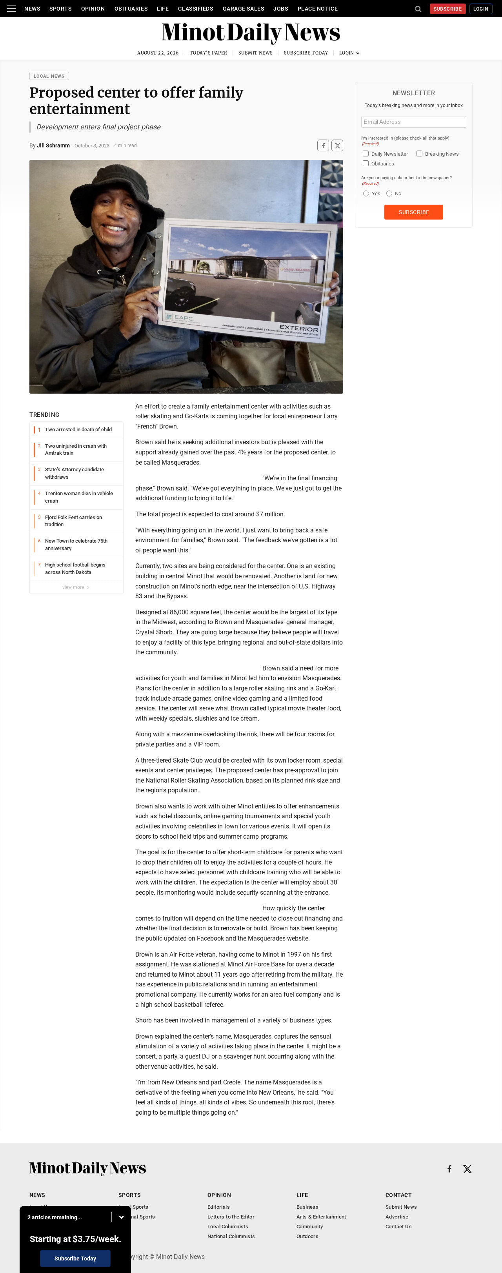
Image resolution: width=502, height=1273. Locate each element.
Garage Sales (243, 8)
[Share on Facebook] (323, 145)
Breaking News (442, 154)
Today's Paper (208, 53)
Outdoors (307, 1236)
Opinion (93, 8)
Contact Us (399, 1226)
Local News (49, 76)
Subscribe (448, 9)
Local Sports (133, 1207)
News (32, 8)
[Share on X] (337, 145)
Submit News (255, 53)
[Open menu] (11, 9)
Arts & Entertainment (321, 1217)
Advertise (397, 1217)
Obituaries (131, 8)
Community (309, 1226)
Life (163, 8)
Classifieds (195, 8)
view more (73, 587)
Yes (375, 193)
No (398, 193)
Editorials (218, 1207)
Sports (60, 8)
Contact (399, 1195)
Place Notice (318, 8)
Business (307, 1207)
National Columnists (231, 1236)
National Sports (136, 1217)
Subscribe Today (306, 53)
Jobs (280, 8)
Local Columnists (227, 1226)
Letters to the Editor (231, 1217)
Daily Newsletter (389, 154)
